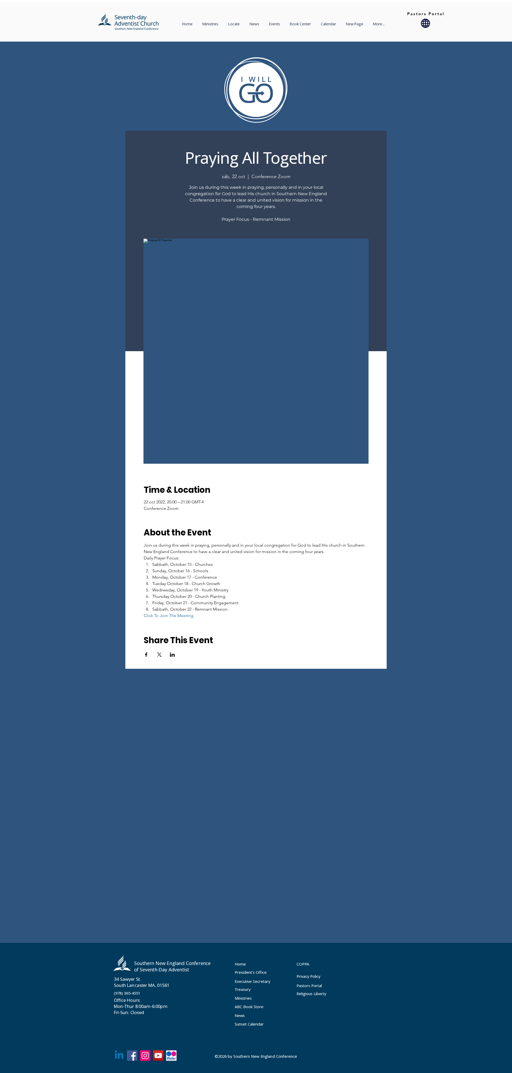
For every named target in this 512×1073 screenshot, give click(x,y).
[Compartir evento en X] (159, 654)
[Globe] (425, 23)
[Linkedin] (119, 1055)
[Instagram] (145, 1055)
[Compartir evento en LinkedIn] (172, 654)
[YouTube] (158, 1055)
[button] (235, 24)
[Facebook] (132, 1055)
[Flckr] (171, 1055)
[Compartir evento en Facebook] (146, 654)
